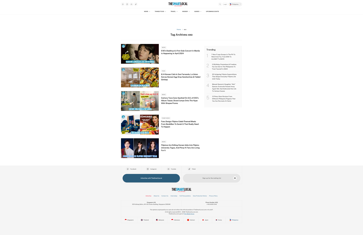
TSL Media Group (189, 214)
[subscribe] (235, 178)
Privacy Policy (213, 196)
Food (163, 71)
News (163, 47)
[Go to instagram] (127, 4)
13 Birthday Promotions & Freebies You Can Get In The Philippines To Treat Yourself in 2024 (224, 67)
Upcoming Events (212, 11)
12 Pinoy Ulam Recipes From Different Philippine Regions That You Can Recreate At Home (223, 99)
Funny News (166, 118)
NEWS (146, 11)
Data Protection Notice (200, 196)
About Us (156, 196)
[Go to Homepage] (177, 4)
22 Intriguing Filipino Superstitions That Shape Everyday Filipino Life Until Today (224, 76)
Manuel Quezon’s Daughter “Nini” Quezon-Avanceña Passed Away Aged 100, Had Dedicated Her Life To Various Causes (224, 87)
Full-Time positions (185, 196)
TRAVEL (173, 11)
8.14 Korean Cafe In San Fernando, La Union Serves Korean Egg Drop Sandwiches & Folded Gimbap (180, 77)
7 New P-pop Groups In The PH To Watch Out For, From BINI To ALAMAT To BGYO (223, 57)
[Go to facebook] (123, 4)
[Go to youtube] (131, 4)
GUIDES (196, 11)
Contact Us (164, 196)
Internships (174, 196)
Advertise (148, 196)
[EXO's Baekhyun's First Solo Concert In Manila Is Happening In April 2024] (140, 54)
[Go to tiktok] (136, 4)
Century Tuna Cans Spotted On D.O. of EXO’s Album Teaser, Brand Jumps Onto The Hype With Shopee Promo (180, 100)
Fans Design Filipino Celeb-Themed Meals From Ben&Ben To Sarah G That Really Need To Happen (180, 124)
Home (179, 29)
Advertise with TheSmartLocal (151, 178)
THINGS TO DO (159, 11)
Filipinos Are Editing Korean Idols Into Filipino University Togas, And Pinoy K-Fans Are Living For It (180, 148)
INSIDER (185, 11)
